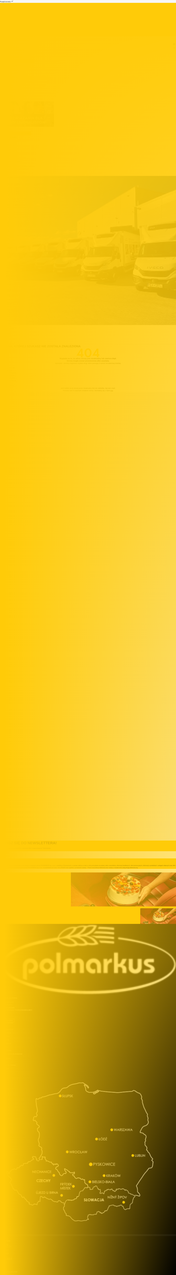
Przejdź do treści (5, 1)
